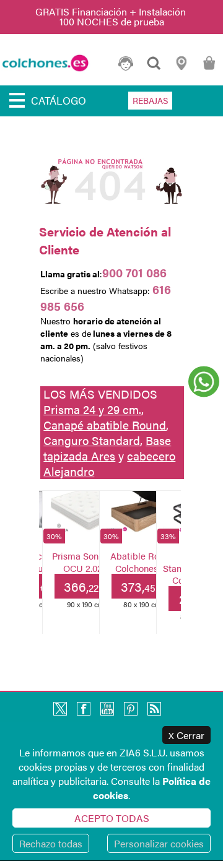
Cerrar (186, 735)
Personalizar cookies (159, 843)
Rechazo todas (50, 843)
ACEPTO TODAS (111, 818)
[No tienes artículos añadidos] (209, 69)
